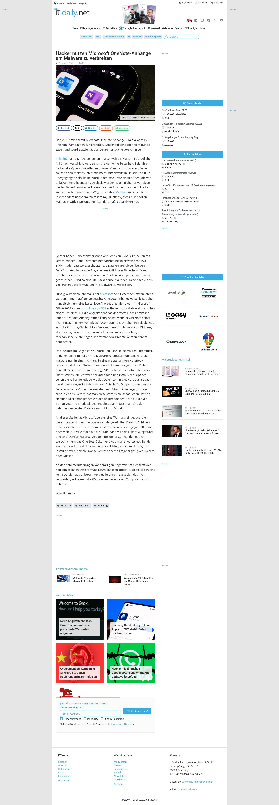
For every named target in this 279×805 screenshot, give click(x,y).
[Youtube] (221, 20)
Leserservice (121, 769)
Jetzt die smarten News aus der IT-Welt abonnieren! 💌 (84, 705)
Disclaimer (64, 780)
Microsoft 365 (96, 308)
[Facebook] (209, 20)
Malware (121, 192)
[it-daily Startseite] (77, 12)
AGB (60, 772)
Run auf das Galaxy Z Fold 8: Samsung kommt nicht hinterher (202, 372)
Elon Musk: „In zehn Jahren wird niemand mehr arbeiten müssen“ (202, 432)
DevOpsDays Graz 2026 (174, 110)
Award (117, 772)
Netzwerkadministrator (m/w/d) (179, 160)
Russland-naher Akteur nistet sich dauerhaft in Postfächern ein (203, 412)
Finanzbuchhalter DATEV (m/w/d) (180, 197)
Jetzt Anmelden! (138, 711)
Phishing (61, 158)
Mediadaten (120, 761)
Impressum (64, 776)
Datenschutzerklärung (121, 724)
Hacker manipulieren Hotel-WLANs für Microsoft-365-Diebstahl (203, 452)
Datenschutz (65, 769)
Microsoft (106, 294)
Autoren (118, 784)
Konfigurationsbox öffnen (199, 781)
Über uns (63, 765)
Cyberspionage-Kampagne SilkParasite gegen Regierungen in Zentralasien (78, 672)
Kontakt (62, 761)
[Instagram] (202, 20)
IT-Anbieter (119, 779)
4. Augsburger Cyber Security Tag (180, 137)
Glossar (118, 765)
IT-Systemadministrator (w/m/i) (179, 172)
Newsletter (120, 776)
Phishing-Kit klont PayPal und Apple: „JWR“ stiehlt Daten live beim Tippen (131, 629)
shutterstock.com (187, 789)
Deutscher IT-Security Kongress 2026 (182, 123)
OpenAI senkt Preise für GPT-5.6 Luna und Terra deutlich (202, 392)
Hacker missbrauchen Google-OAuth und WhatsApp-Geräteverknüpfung (131, 672)
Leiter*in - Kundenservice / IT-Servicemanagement (189, 185)
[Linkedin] (196, 20)
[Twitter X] (215, 20)
